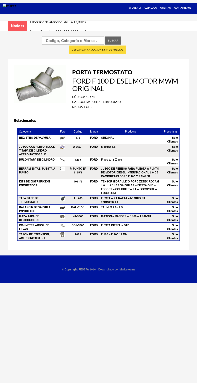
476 (78, 137)
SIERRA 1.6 (108, 146)
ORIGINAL (107, 137)
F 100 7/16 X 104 (111, 159)
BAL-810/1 (78, 207)
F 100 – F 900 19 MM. (114, 234)
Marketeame (127, 269)
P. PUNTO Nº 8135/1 (78, 170)
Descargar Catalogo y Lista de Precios (97, 49)
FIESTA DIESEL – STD (115, 225)
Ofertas (165, 7)
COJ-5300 (78, 225)
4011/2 (78, 181)
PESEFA (83, 269)
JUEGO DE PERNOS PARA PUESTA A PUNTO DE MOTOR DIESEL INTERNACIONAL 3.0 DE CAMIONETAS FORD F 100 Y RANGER (130, 172)
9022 (78, 234)
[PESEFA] (9, 11)
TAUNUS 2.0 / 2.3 (112, 207)
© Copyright (70, 269)
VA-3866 (78, 216)
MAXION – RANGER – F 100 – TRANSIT (126, 216)
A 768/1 (78, 146)
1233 (78, 159)
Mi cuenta (135, 7)
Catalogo (150, 7)
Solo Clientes (172, 139)
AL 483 (78, 198)
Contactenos (182, 7)
